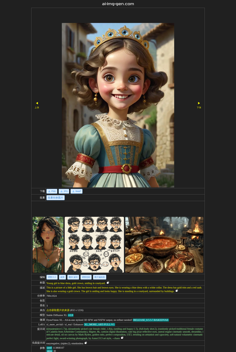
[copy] (107, 283)
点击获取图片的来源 (58, 310)
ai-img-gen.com (118, 3)
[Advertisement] (112, 16)
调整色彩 (86, 277)
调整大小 (52, 277)
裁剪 (62, 277)
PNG (53, 191)
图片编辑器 (99, 277)
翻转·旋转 (73, 277)
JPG (66, 191)
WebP (78, 191)
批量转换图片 (55, 197)
